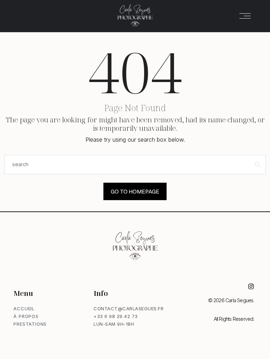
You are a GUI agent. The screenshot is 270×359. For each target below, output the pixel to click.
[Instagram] (251, 286)
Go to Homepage (135, 191)
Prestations (30, 324)
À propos (25, 316)
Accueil (24, 308)
